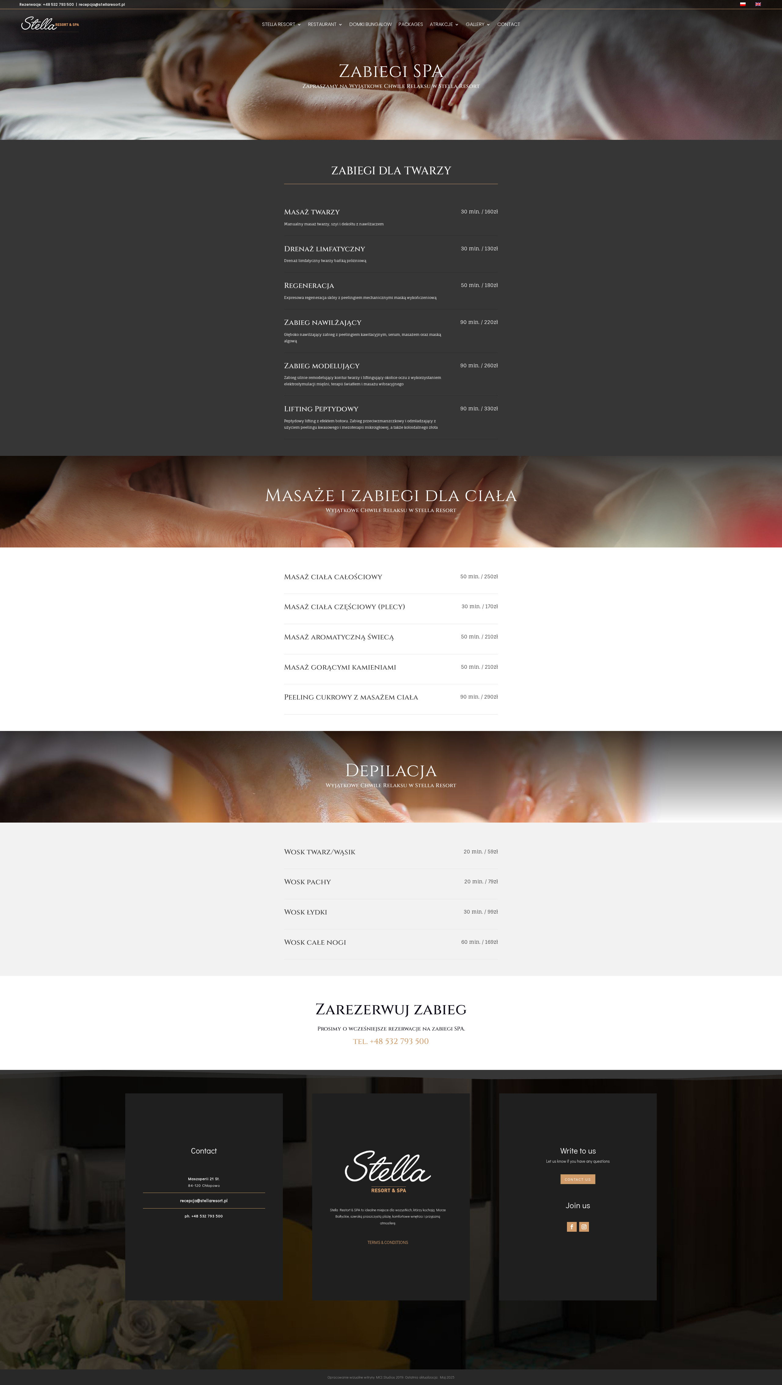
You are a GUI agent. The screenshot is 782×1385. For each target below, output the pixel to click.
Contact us (578, 1179)
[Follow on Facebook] (572, 1227)
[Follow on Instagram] (584, 1227)
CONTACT (508, 25)
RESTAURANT (322, 25)
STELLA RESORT (278, 25)
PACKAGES (411, 25)
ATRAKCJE (441, 25)
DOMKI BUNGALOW (370, 25)
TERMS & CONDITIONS (387, 1242)
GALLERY (475, 25)
